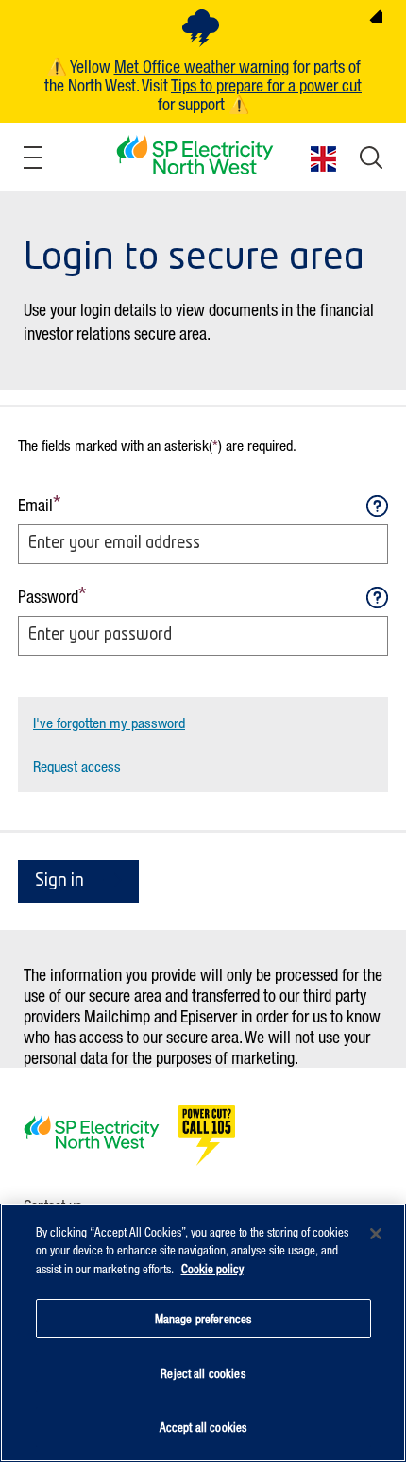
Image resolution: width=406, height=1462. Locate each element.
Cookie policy (212, 1268)
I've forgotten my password (109, 722)
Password (48, 596)
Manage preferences (203, 1318)
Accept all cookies (203, 1427)
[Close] (376, 1233)
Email (35, 504)
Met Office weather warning (201, 66)
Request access (77, 765)
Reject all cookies (203, 1373)
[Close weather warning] (375, 16)
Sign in (59, 880)
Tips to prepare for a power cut (266, 85)
